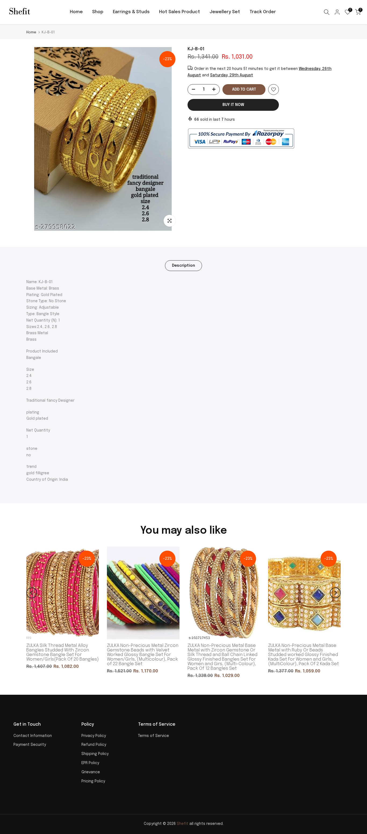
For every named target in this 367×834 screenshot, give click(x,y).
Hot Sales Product (179, 12)
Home (76, 12)
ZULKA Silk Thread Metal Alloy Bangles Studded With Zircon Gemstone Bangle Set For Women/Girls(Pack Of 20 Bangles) (62, 652)
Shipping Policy (95, 754)
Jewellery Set (225, 12)
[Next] (335, 592)
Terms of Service (153, 736)
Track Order (263, 12)
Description (183, 266)
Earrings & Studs (131, 12)
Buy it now (233, 105)
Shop (97, 12)
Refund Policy (93, 745)
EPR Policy (90, 763)
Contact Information (32, 736)
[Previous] (31, 592)
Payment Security (29, 745)
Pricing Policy (93, 781)
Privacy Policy (93, 736)
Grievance (90, 772)
